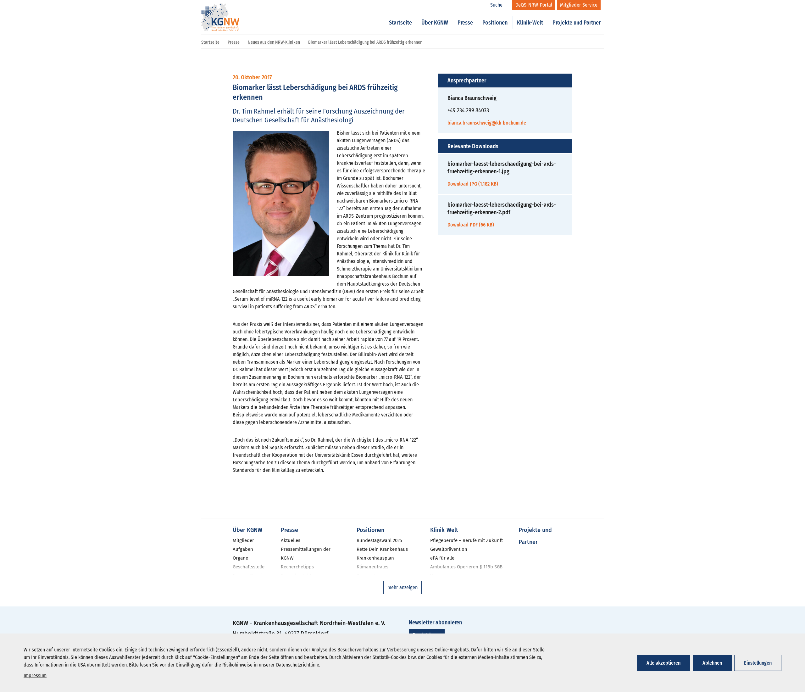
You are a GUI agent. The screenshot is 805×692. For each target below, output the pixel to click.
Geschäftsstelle (248, 567)
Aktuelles (290, 540)
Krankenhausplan (375, 558)
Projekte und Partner (576, 22)
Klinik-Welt (530, 22)
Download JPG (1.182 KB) (472, 184)
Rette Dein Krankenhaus (382, 549)
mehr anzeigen (402, 587)
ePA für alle (442, 558)
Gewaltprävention (448, 549)
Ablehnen (712, 663)
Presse (465, 22)
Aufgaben (243, 549)
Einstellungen (758, 663)
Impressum (35, 675)
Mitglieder (243, 540)
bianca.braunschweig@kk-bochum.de (486, 123)
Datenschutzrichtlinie (297, 665)
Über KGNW (434, 22)
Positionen (495, 22)
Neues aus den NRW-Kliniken (274, 42)
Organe (240, 558)
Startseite (400, 22)
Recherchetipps (297, 567)
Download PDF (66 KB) (470, 225)
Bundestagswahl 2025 (379, 540)
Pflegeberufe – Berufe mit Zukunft (466, 540)
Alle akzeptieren (663, 663)
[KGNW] (220, 9)
